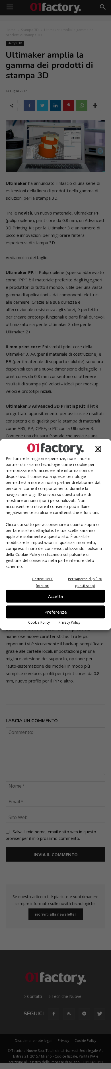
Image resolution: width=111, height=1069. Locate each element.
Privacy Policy (69, 622)
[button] (98, 449)
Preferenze (55, 612)
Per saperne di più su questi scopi (85, 582)
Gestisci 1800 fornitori (42, 582)
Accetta (55, 596)
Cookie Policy (39, 622)
